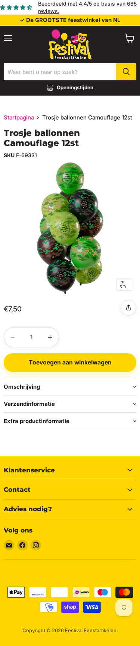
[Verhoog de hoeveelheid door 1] (50, 337)
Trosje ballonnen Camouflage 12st (42, 138)
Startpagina (19, 117)
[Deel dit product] (128, 308)
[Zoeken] (126, 71)
